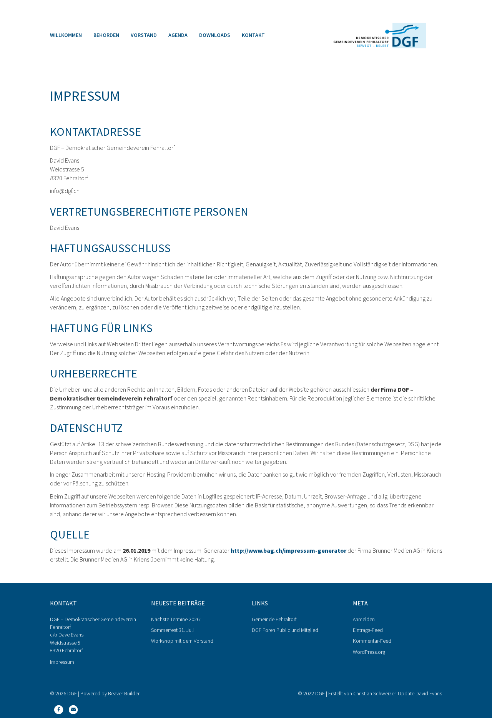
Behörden (106, 35)
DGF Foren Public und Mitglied (285, 630)
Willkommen (66, 35)
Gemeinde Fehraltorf (274, 619)
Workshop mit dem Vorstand (182, 640)
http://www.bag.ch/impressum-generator (288, 550)
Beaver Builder (124, 693)
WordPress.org (369, 651)
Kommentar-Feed (372, 640)
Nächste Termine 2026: (176, 619)
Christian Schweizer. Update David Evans (397, 693)
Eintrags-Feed (368, 630)
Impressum (62, 661)
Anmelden (364, 619)
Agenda (178, 35)
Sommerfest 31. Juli (172, 630)
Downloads (214, 35)
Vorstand (144, 35)
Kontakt (253, 35)
